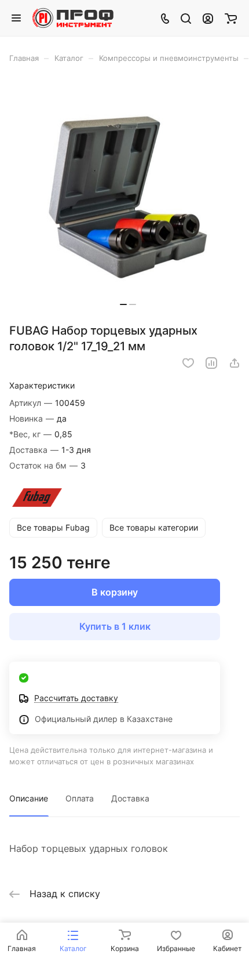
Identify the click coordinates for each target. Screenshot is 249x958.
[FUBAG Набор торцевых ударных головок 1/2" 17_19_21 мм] (128, 197)
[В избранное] (188, 363)
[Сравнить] (211, 363)
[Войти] (208, 18)
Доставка (130, 798)
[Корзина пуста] (231, 18)
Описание (28, 798)
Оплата (79, 798)
